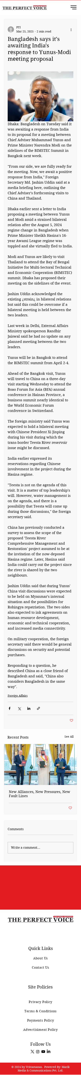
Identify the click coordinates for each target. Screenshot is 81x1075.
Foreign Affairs (18, 695)
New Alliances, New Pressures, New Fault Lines (39, 794)
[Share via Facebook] (9, 708)
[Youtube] (43, 1051)
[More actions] (71, 29)
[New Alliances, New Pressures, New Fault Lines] (40, 764)
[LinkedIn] (48, 1051)
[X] (32, 1051)
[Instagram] (38, 1051)
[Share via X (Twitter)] (19, 708)
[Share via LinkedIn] (29, 708)
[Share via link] (38, 708)
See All (69, 736)
